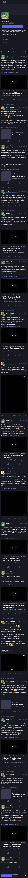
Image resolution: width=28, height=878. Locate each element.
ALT (25, 411)
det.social (11, 23)
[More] (26, 100)
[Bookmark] (20, 100)
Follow (12, 27)
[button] (14, 86)
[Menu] (25, 26)
